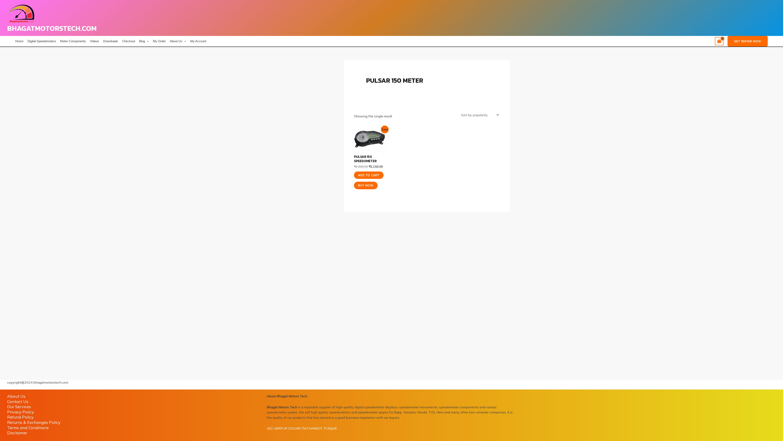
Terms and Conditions (28, 427)
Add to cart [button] (368, 175)
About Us (176, 41)
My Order (159, 41)
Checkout (128, 41)
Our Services (19, 406)
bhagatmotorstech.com (52, 28)
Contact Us (17, 401)
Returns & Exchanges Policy (34, 422)
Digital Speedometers (42, 41)
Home (19, 41)
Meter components (73, 41)
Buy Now (366, 185)
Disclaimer (17, 432)
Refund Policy (20, 417)
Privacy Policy (20, 411)
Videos (94, 41)
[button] (147, 41)
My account (198, 41)
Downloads (110, 41)
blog (142, 41)
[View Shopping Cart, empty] (719, 41)
